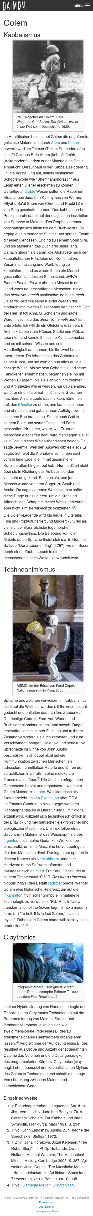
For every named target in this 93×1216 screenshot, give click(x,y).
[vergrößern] (78, 116)
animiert (37, 871)
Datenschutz (46, 1202)
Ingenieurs (12, 840)
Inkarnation (13, 895)
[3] (26, 924)
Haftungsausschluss (47, 1211)
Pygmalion (50, 798)
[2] (38, 778)
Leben (73, 142)
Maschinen (34, 828)
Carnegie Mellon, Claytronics (47, 1185)
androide (27, 191)
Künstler (25, 404)
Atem (55, 142)
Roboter (55, 883)
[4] (17, 1042)
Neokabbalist (48, 858)
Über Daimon (46, 1206)
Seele (79, 160)
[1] (74, 507)
